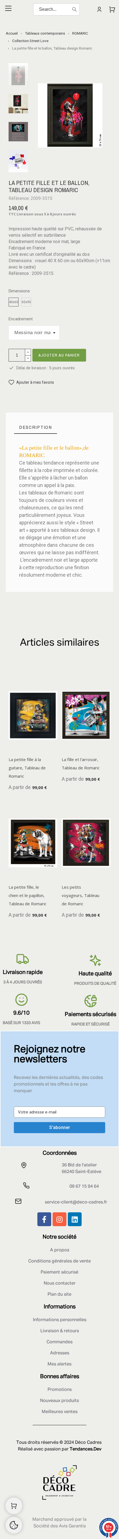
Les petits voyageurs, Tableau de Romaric (80, 895)
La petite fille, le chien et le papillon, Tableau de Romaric (27, 895)
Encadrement (21, 319)
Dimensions (19, 291)
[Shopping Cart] (14, 1505)
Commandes (59, 1342)
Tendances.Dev (85, 1449)
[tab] (35, 427)
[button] (31, 382)
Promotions (60, 1390)
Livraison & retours (59, 1331)
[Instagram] (59, 1219)
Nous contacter (60, 1283)
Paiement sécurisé (59, 1272)
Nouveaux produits (59, 1401)
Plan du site (59, 1294)
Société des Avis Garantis (59, 1526)
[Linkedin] (75, 1219)
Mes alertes (59, 1364)
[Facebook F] (44, 1219)
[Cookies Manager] (14, 1525)
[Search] (74, 9)
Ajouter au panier (59, 355)
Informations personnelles (59, 1320)
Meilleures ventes (59, 1412)
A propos (59, 1250)
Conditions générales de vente (59, 1261)
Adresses (59, 1353)
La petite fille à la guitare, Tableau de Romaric (27, 768)
